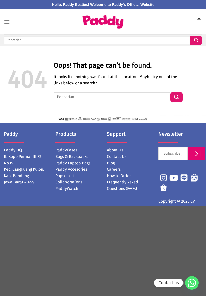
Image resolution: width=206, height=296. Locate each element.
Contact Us (116, 157)
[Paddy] (103, 22)
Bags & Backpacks (71, 157)
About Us (115, 150)
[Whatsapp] (192, 283)
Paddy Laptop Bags (72, 163)
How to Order (119, 176)
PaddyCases (66, 150)
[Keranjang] (199, 22)
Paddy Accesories (71, 169)
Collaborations (68, 182)
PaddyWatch (66, 189)
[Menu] (7, 22)
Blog (111, 163)
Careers (114, 169)
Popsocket (64, 176)
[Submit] (196, 40)
